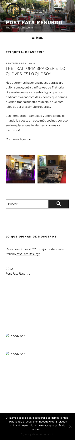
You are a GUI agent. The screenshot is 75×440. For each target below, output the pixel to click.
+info (51, 434)
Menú (39, 37)
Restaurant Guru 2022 (21, 249)
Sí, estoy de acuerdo (33, 434)
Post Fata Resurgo (34, 22)
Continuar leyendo (18, 139)
